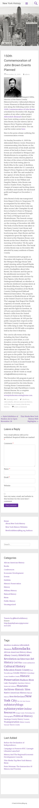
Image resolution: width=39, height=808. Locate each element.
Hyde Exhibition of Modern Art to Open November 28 (9, 418)
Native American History (15, 693)
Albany (29, 652)
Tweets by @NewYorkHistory (15, 618)
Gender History (20, 673)
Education (9, 670)
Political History (23, 716)
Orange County (20, 713)
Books (6, 566)
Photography (8, 716)
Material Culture (10, 686)
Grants (6, 676)
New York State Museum (23, 701)
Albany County (11, 655)
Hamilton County (14, 676)
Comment (9, 443)
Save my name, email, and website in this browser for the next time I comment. (18, 498)
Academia (15, 645)
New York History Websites (16, 527)
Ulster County (25, 722)
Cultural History (14, 666)
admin (27, 74)
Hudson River (27, 680)
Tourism (26, 719)
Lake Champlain (10, 683)
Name (7, 469)
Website (7, 486)
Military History (10, 591)
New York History (12, 3)
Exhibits (7, 580)
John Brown (25, 404)
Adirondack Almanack (13, 117)
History (7, 587)
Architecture (23, 659)
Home (6, 521)
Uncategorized (12, 399)
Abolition (25, 399)
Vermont (6, 725)
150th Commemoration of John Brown (19, 109)
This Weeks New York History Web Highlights (29, 418)
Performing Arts (30, 713)
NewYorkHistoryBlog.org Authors (19, 530)
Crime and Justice (28, 663)
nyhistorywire (13, 708)
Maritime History (24, 683)
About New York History (15, 523)
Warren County (15, 725)
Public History (9, 601)
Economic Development (14, 573)
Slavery (6, 407)
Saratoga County (10, 719)
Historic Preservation (12, 584)
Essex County (15, 404)
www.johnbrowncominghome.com (18, 395)
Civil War (7, 404)
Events (6, 577)
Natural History (10, 594)
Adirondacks (8, 402)
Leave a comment (20, 407)
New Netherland (17, 696)
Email (7, 477)
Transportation (11, 722)
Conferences (9, 570)
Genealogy (30, 673)
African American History (23, 402)
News (6, 597)
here (23, 129)
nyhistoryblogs (13, 704)
